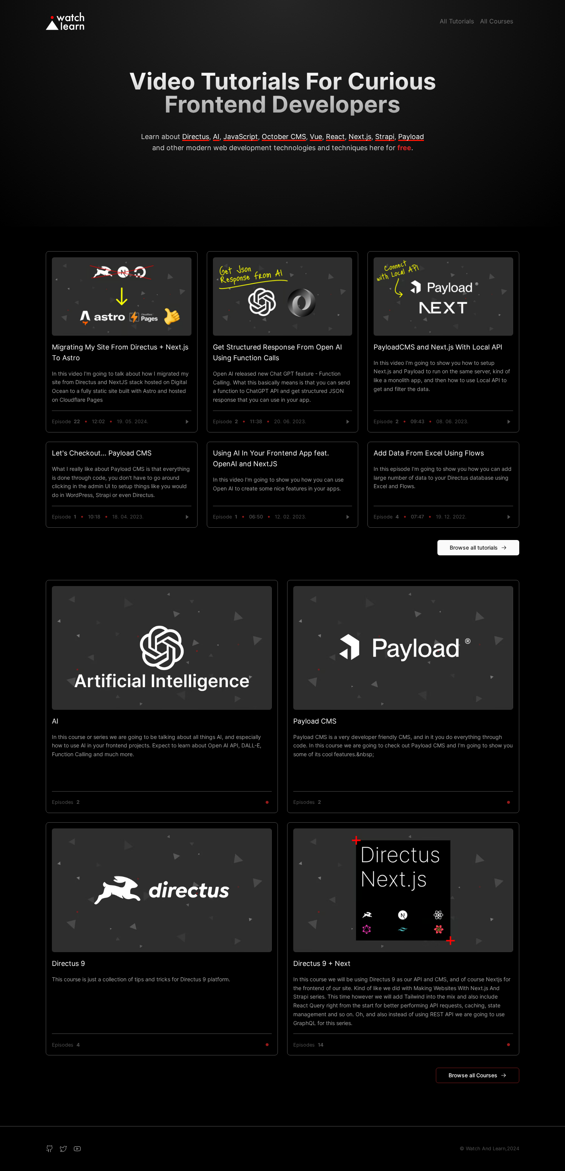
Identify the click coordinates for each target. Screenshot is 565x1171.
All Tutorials (457, 21)
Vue (316, 137)
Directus (195, 137)
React (335, 137)
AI (216, 137)
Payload (411, 137)
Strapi (384, 137)
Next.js (360, 137)
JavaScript (240, 137)
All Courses (496, 21)
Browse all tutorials (474, 547)
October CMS (284, 137)
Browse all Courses (473, 1075)
